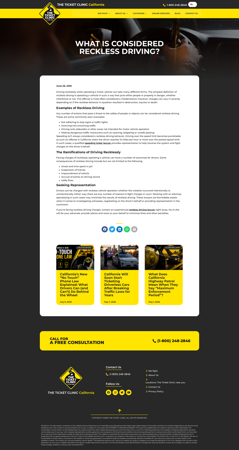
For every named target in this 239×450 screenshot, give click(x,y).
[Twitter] (122, 392)
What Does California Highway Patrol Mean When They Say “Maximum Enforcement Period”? (163, 284)
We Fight (103, 13)
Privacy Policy (156, 391)
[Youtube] (128, 392)
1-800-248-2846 (177, 4)
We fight (153, 371)
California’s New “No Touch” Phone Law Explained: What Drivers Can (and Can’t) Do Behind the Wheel (74, 284)
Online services (161, 13)
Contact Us (191, 13)
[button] (105, 229)
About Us (120, 13)
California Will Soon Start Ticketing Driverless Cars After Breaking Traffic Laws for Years (117, 284)
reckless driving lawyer (142, 209)
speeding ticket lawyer (98, 143)
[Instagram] (115, 392)
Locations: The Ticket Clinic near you (165, 382)
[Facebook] (108, 392)
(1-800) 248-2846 (173, 340)
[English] (192, 4)
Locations (138, 13)
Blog (177, 13)
